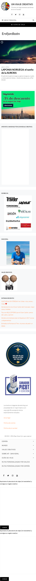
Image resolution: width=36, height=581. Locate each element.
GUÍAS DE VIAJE (7, 458)
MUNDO (4, 445)
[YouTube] (23, 14)
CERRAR (4, 527)
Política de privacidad (10, 428)
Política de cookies (9, 423)
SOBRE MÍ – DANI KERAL (10, 454)
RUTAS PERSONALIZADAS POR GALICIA (16, 462)
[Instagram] (19, 14)
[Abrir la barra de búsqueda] (33, 20)
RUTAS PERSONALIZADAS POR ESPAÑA (16, 466)
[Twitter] (15, 14)
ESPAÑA (5, 441)
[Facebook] (11, 14)
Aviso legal (7, 418)
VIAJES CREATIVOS (9, 449)
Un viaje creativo (22, 4)
